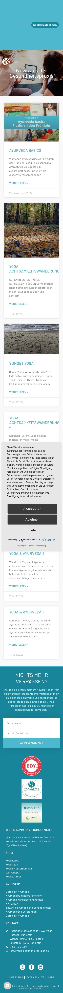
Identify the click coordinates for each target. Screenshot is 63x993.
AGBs (51, 977)
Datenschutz (35, 977)
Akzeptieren (32, 508)
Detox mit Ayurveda (17, 891)
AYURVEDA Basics (25, 150)
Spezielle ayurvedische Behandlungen (28, 907)
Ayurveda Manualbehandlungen (24, 899)
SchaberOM (39, 988)
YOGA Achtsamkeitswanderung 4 (34, 422)
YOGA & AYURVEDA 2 (27, 553)
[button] (26, 25)
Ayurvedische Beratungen (21, 911)
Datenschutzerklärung (37, 546)
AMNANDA (12, 903)
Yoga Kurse (12, 860)
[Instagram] (22, 967)
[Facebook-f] (31, 967)
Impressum (16, 977)
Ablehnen (32, 519)
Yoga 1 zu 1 (12, 864)
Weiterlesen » (18, 182)
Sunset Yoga (21, 363)
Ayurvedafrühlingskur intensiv (24, 895)
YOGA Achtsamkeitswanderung (34, 268)
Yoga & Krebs (14, 876)
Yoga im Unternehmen (19, 868)
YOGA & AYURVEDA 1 (26, 612)
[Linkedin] (40, 967)
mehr (32, 530)
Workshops (12, 872)
